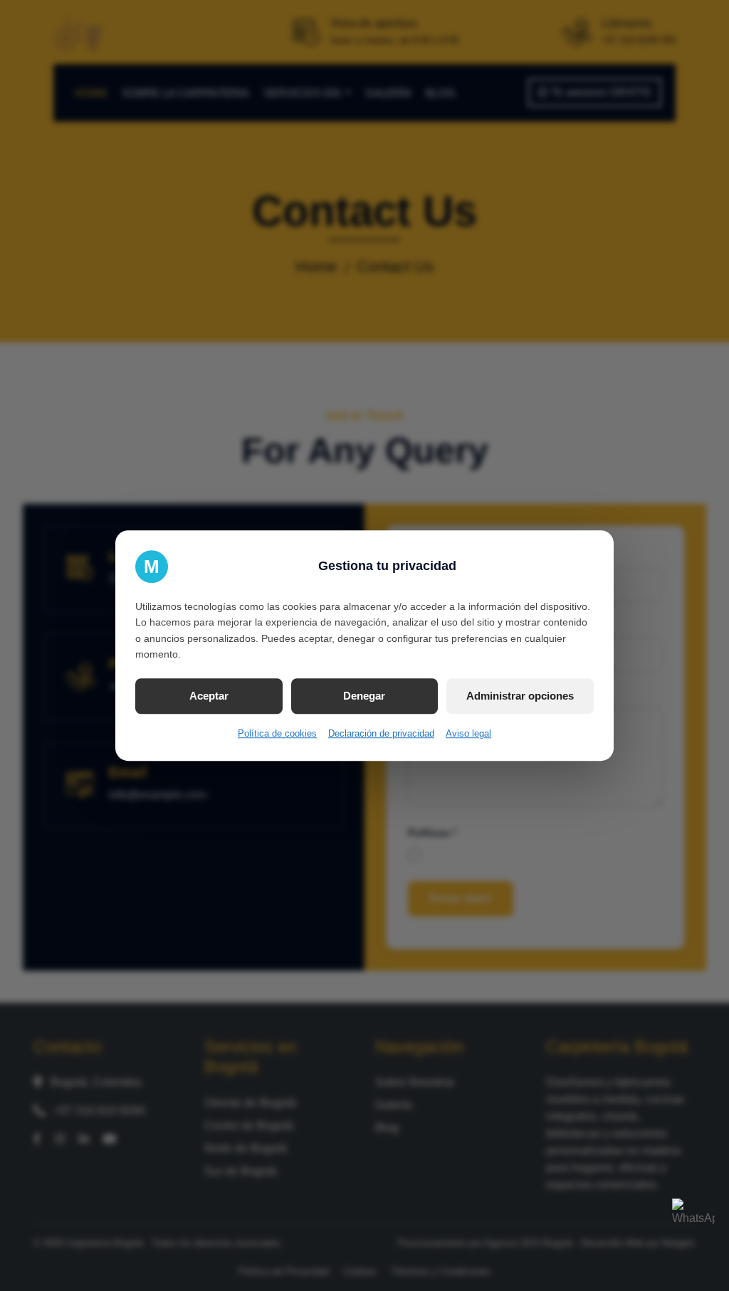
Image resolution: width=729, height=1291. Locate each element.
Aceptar (209, 696)
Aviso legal (468, 733)
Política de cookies (277, 733)
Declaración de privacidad (381, 733)
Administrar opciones (520, 696)
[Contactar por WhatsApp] (693, 1219)
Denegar (364, 696)
